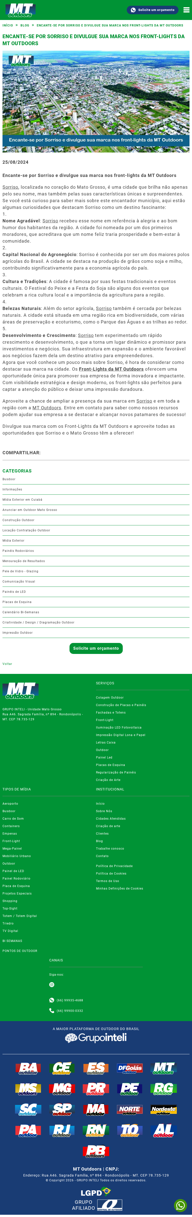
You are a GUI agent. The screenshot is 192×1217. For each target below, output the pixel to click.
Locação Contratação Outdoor (26, 530)
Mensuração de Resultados (23, 561)
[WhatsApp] (180, 1205)
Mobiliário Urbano (16, 856)
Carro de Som (13, 818)
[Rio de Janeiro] (62, 1130)
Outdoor (102, 750)
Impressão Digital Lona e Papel (121, 735)
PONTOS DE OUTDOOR (19, 951)
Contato (102, 856)
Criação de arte (108, 826)
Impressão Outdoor (17, 632)
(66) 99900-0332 (70, 1010)
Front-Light (105, 720)
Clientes (102, 833)
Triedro (8, 923)
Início (7, 25)
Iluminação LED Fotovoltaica (119, 727)
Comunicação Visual (18, 581)
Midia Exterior (13, 540)
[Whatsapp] (51, 1000)
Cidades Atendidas (111, 818)
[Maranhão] (96, 1109)
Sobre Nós (104, 811)
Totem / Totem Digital (19, 916)
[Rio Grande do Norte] (96, 1130)
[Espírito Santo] (96, 1068)
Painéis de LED (14, 592)
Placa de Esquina (16, 886)
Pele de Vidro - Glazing (20, 571)
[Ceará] (62, 1068)
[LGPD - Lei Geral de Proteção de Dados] (96, 1192)
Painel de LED (13, 871)
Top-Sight (10, 908)
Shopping (10, 901)
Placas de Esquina (17, 602)
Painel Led (104, 757)
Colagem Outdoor (110, 697)
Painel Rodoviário (16, 878)
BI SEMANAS (12, 941)
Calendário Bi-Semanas (20, 612)
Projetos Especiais (17, 893)
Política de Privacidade (114, 866)
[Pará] (28, 1130)
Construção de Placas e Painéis (121, 705)
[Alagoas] (163, 1130)
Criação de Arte (108, 780)
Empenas (9, 833)
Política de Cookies (111, 873)
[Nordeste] (163, 1109)
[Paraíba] (96, 1151)
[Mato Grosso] (163, 1068)
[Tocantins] (130, 1130)
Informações (12, 489)
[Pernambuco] (130, 1088)
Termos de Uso (107, 881)
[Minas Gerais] (62, 1088)
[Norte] (130, 1109)
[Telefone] (51, 1011)
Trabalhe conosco (110, 848)
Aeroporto (10, 803)
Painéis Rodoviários (18, 551)
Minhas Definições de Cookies (119, 888)
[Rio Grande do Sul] (163, 1088)
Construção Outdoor (18, 520)
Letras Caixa (106, 742)
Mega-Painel (12, 848)
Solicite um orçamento (156, 10)
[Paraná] (96, 1088)
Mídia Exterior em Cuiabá (22, 499)
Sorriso (10, 187)
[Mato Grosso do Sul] (28, 1088)
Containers (11, 826)
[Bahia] (28, 1068)
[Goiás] (130, 1068)
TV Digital (10, 931)
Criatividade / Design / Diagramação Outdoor (38, 622)
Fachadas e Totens (111, 712)
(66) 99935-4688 (70, 1000)
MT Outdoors (46, 407)
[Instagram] (51, 985)
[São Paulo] (62, 1109)
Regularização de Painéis (116, 772)
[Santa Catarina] (28, 1109)
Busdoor (9, 479)
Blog (24, 25)
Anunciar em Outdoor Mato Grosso (29, 510)
